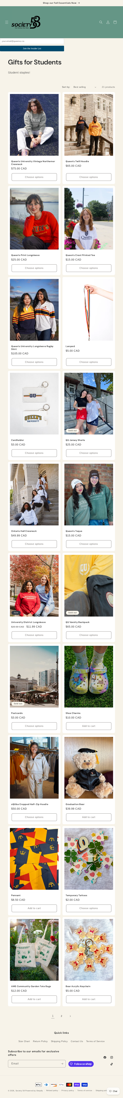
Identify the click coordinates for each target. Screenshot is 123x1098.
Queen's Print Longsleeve (25, 255)
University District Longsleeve (28, 622)
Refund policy (52, 1090)
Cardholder (17, 440)
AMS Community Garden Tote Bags (31, 986)
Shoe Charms (73, 713)
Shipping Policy (59, 1041)
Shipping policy (102, 1090)
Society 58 (20, 1091)
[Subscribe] (62, 1063)
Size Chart (24, 1041)
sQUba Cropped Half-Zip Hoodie (29, 804)
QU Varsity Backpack (78, 622)
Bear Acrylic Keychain (78, 986)
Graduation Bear (75, 804)
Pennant (15, 895)
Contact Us (77, 1041)
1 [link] (53, 1016)
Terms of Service (95, 1041)
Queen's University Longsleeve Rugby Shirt (32, 348)
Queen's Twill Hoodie (77, 161)
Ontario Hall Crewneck (24, 531)
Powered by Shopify (34, 1091)
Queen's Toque (74, 531)
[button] (6, 22)
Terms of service (84, 1090)
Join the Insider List (32, 48)
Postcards (17, 713)
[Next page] (70, 1016)
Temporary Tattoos (76, 895)
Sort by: (66, 87)
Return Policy (40, 1041)
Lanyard (70, 346)
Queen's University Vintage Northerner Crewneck (33, 163)
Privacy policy (68, 1090)
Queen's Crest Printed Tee (80, 255)
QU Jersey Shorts (75, 440)
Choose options (34, 177)
